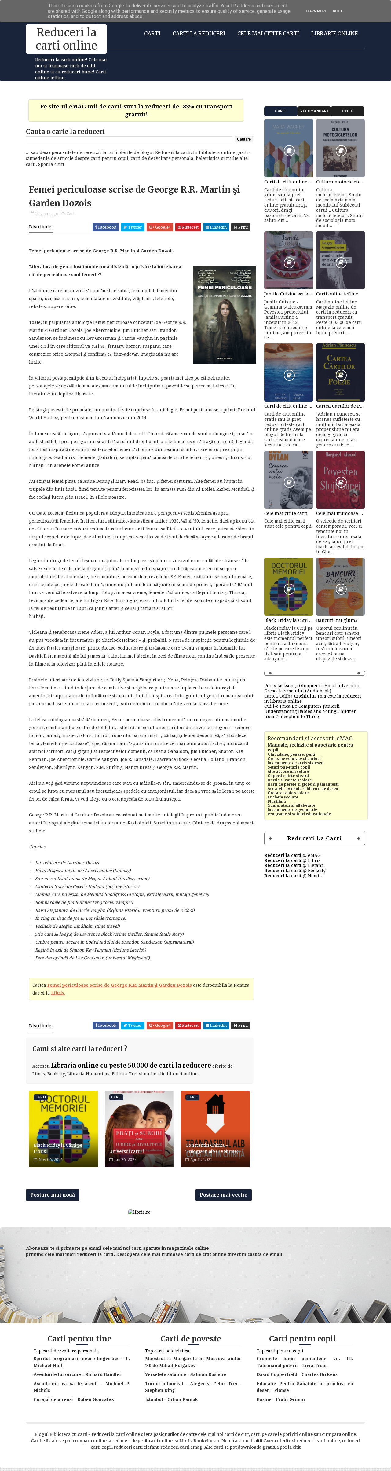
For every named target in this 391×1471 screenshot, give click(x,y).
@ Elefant (293, 865)
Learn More (316, 11)
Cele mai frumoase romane (340, 513)
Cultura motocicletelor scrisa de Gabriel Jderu (340, 182)
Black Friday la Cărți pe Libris (58, 1148)
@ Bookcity (295, 870)
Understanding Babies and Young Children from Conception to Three (310, 714)
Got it (338, 11)
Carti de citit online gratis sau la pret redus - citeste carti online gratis (288, 406)
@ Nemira (294, 875)
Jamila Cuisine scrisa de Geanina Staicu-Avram (288, 294)
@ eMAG (292, 855)
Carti (152, 33)
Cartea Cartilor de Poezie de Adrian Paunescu (340, 406)
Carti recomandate (281, 112)
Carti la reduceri (199, 33)
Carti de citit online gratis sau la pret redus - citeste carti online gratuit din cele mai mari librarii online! (288, 182)
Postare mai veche (223, 1195)
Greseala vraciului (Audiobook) (297, 690)
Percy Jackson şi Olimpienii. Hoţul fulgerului (312, 685)
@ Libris (292, 860)
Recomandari (314, 111)
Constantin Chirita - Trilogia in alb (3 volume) (212, 1148)
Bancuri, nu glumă (336, 620)
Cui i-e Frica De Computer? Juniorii (302, 706)
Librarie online (334, 33)
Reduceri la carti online (66, 39)
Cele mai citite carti (268, 33)
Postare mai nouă (52, 1195)
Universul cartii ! (126, 1151)
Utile (347, 111)
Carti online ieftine (337, 294)
